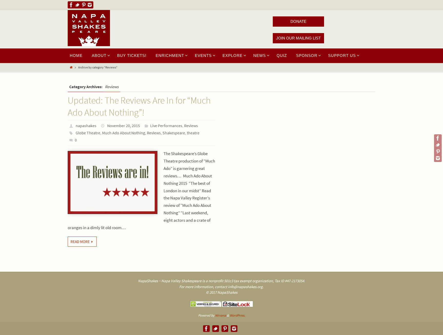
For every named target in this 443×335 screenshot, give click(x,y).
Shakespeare (174, 132)
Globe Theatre (88, 132)
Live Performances (166, 125)
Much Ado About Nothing (123, 132)
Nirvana (220, 315)
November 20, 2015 (123, 125)
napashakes (86, 125)
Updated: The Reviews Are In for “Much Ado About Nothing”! (139, 106)
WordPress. (237, 315)
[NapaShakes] (71, 4)
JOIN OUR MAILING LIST (298, 38)
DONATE (298, 21)
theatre (193, 132)
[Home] (71, 67)
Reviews (191, 125)
